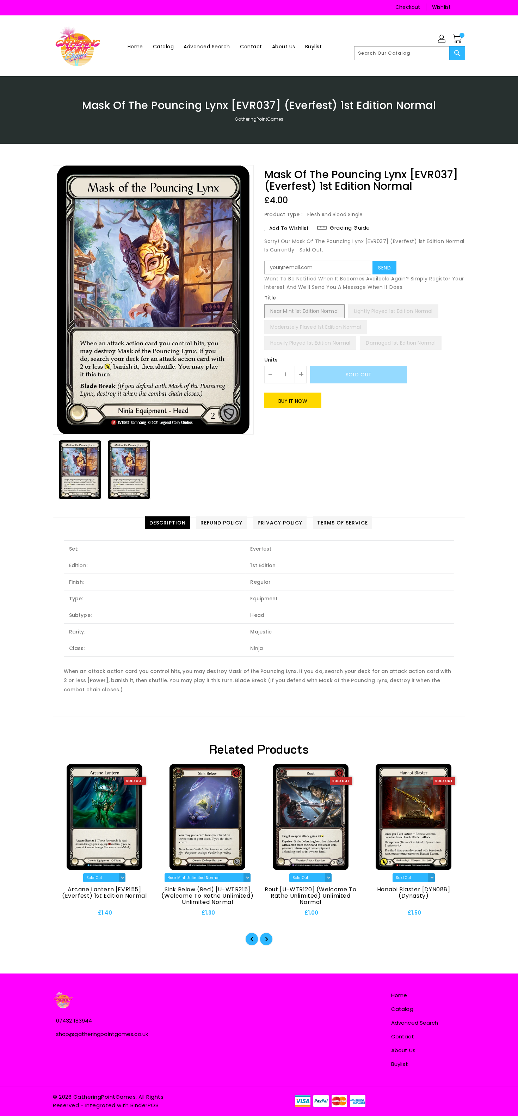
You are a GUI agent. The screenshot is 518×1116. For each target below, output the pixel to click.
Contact (402, 1036)
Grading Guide (350, 227)
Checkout (407, 7)
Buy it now (292, 401)
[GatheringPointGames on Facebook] (59, 7)
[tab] (167, 522)
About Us (403, 1050)
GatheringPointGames (259, 119)
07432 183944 (74, 1020)
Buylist (399, 1064)
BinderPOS (144, 1105)
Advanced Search (414, 1022)
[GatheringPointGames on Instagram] (72, 7)
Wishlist (441, 7)
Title (270, 297)
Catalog (402, 1009)
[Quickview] (64, 915)
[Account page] (442, 39)
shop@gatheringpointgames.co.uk (102, 1034)
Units (271, 359)
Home (399, 995)
